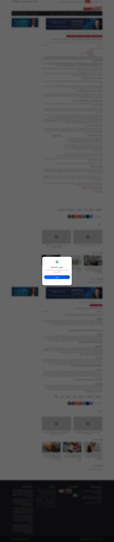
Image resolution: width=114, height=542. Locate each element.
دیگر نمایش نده (57, 281)
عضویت (57, 277)
